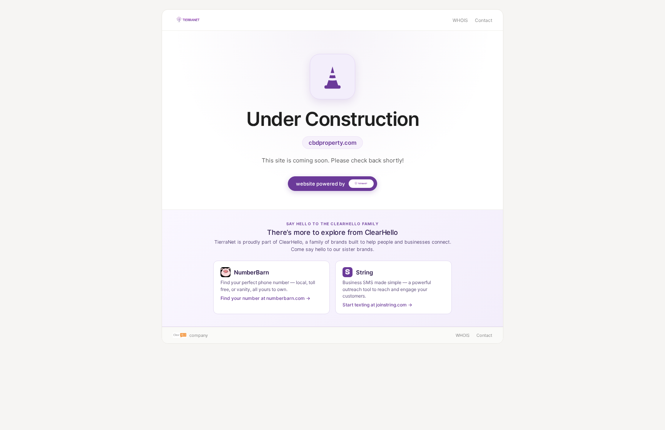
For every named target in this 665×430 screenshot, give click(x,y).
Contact (483, 20)
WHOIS (460, 20)
